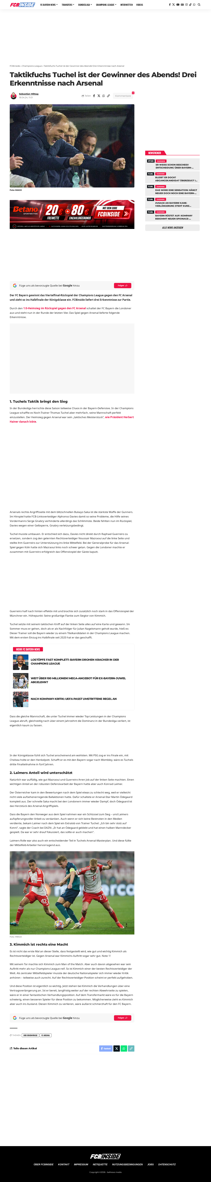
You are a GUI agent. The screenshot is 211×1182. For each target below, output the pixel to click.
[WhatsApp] (194, 4)
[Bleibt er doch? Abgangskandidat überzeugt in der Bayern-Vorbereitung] (172, 176)
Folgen (121, 285)
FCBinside (15, 66)
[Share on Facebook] (94, 95)
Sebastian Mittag (28, 94)
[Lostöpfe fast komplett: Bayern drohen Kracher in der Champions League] (20, 662)
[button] (199, 4)
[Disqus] (72, 1098)
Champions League (32, 66)
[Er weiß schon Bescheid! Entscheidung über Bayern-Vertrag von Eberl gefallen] (172, 164)
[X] (173, 4)
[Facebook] (169, 4)
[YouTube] (178, 4)
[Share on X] (99, 95)
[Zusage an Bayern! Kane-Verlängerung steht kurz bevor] (172, 202)
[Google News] (182, 4)
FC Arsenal (45, 1035)
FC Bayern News (161, 161)
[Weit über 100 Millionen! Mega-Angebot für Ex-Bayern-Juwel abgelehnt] (20, 681)
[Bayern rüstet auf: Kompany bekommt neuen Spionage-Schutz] (172, 215)
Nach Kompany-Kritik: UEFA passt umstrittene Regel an (74, 698)
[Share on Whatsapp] (103, 95)
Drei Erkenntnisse (30, 1035)
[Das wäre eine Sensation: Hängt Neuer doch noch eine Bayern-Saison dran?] (172, 189)
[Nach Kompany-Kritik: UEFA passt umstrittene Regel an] (20, 699)
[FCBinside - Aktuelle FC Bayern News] (22, 4)
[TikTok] (190, 4)
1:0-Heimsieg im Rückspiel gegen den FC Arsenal (54, 308)
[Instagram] (186, 4)
